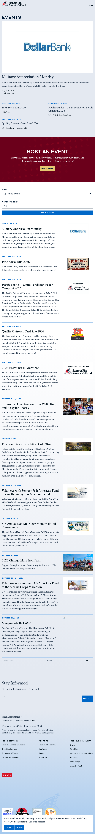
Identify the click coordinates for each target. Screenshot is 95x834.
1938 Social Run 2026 (16, 262)
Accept (9, 828)
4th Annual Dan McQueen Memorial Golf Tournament (29, 525)
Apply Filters (47, 213)
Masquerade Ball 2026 (16, 623)
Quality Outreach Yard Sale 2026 (23, 331)
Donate (7, 775)
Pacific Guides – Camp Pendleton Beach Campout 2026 (27, 286)
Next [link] (88, 660)
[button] (91, 3)
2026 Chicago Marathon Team (21, 560)
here (33, 720)
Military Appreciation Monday (22, 229)
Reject (19, 828)
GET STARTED (47, 168)
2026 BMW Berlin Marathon (21, 368)
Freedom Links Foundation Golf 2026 (26, 444)
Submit (87, 698)
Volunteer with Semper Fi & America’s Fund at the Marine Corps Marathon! (30, 585)
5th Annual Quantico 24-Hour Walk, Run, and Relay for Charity (29, 406)
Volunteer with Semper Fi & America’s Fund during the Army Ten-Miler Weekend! (30, 492)
